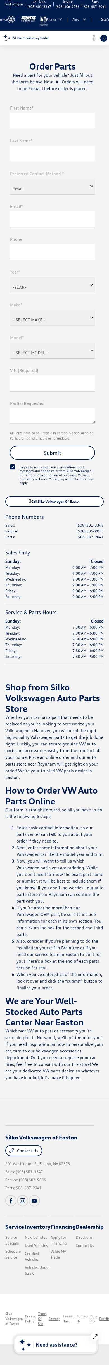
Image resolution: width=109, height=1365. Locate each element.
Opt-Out (93, 1318)
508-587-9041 (91, 536)
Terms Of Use (42, 1319)
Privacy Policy (30, 1318)
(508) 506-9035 (90, 531)
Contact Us (27, 1150)
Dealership (90, 1226)
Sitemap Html (68, 1318)
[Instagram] (22, 1200)
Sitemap (54, 1319)
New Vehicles (36, 1237)
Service (14, 1226)
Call (55, 501)
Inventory (38, 1226)
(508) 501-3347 (90, 525)
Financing (63, 1226)
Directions (84, 1237)
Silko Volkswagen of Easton (14, 1319)
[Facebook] (10, 1200)
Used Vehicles (36, 1245)
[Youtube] (34, 1200)
